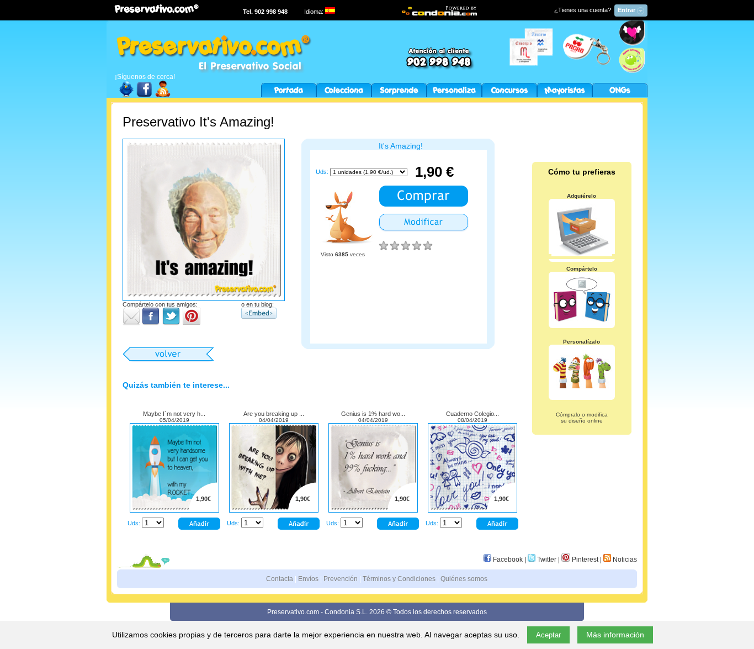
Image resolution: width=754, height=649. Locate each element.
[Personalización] (174, 507)
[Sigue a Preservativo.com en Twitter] (126, 95)
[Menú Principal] (288, 95)
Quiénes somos (463, 579)
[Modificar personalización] (423, 230)
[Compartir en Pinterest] (191, 323)
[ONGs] (619, 95)
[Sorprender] (399, 95)
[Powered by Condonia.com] (439, 14)
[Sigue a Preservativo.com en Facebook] (144, 95)
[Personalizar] (454, 95)
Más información (615, 635)
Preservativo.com (293, 612)
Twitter (545, 559)
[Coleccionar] (343, 95)
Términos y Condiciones (399, 579)
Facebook (507, 559)
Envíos (308, 579)
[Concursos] (509, 95)
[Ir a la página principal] (210, 71)
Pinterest (584, 559)
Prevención (340, 579)
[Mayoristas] (564, 95)
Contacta (279, 579)
